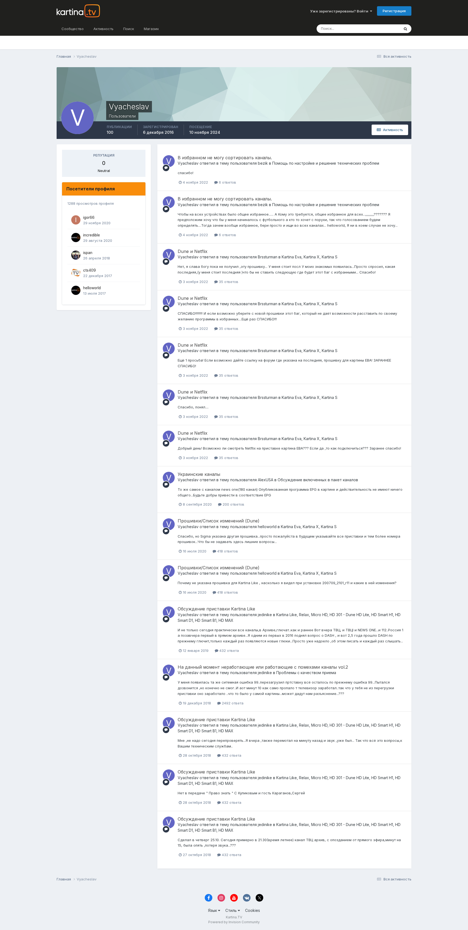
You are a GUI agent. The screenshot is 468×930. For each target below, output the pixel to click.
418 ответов (227, 551)
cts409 (89, 270)
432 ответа (228, 650)
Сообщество (72, 29)
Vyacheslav (188, 163)
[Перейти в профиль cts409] (75, 272)
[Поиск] (405, 28)
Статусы (385, 29)
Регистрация (394, 11)
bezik (263, 163)
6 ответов (227, 182)
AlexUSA (265, 479)
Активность (103, 29)
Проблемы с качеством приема (306, 672)
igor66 (89, 217)
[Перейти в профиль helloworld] (75, 290)
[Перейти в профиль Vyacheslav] (169, 161)
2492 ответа (232, 703)
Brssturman (267, 257)
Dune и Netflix (192, 251)
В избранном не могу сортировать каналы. (225, 157)
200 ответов (233, 504)
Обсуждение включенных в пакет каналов (318, 479)
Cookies (252, 910)
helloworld (92, 288)
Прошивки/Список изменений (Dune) (218, 520)
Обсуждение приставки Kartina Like (216, 609)
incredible (91, 235)
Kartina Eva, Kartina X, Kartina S (309, 257)
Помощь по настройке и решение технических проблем (325, 163)
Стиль (231, 910)
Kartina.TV (234, 917)
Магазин (151, 29)
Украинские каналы (199, 474)
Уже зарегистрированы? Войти (340, 11)
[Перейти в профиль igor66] (75, 220)
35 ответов (228, 281)
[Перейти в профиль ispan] (75, 255)
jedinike (265, 614)
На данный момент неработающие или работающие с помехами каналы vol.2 (263, 667)
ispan (87, 253)
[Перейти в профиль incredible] (75, 237)
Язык (213, 910)
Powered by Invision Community (234, 922)
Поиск (128, 29)
